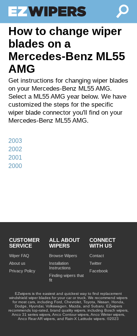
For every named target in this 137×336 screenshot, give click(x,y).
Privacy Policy (22, 271)
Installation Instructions (60, 265)
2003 (15, 141)
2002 (15, 149)
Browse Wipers (63, 255)
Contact (96, 255)
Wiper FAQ (19, 255)
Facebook (98, 271)
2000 (15, 166)
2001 (15, 157)
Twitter (95, 263)
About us (17, 263)
